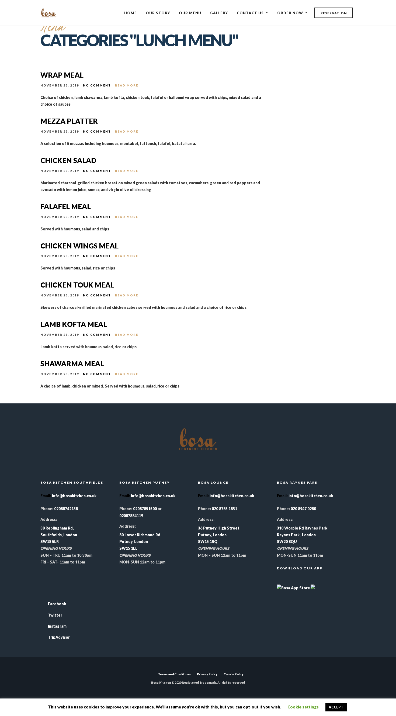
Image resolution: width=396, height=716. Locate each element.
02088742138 (65, 508)
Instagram (57, 626)
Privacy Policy (207, 674)
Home (130, 13)
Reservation (334, 13)
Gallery (219, 13)
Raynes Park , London (296, 534)
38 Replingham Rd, (57, 528)
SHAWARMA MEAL (72, 363)
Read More (126, 85)
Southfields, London (58, 534)
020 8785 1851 (224, 508)
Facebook (57, 603)
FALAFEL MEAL (65, 206)
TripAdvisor (59, 637)
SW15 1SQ (207, 541)
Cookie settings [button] (303, 706)
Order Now (290, 13)
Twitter (55, 615)
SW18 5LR (49, 541)
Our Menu (190, 13)
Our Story (158, 13)
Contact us (250, 13)
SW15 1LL (128, 548)
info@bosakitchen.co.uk (74, 495)
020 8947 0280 (303, 508)
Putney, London (133, 541)
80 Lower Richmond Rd (139, 534)
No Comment (97, 85)
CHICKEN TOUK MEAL (77, 285)
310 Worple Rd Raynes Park (302, 528)
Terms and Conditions (174, 674)
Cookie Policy (234, 674)
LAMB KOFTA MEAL (73, 324)
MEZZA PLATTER (69, 121)
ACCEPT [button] (336, 707)
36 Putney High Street (218, 528)
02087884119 (131, 515)
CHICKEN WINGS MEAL (79, 245)
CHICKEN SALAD (68, 160)
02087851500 (145, 508)
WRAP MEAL (62, 75)
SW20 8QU (287, 541)
